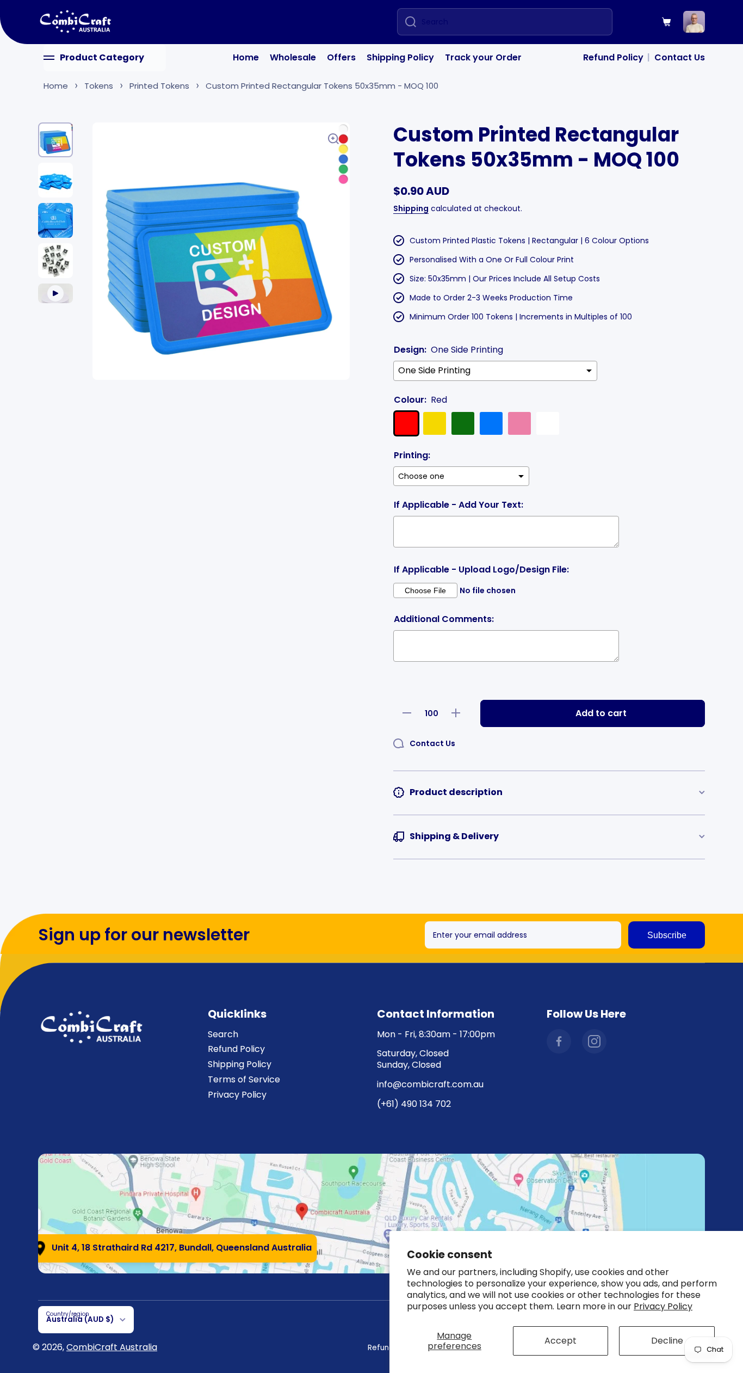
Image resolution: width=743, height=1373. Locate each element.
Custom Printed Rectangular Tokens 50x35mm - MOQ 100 (322, 85)
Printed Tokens (159, 85)
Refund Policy (613, 57)
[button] (666, 21)
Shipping (411, 208)
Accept (560, 1340)
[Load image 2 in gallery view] (55, 180)
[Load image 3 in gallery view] (55, 220)
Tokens (98, 85)
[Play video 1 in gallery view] (55, 293)
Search (223, 1034)
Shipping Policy (400, 57)
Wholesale (293, 57)
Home (246, 57)
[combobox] (504, 21)
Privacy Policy (663, 1306)
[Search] (406, 21)
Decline (667, 1340)
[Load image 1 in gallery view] (55, 139)
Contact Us (679, 57)
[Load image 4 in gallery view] (55, 260)
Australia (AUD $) (80, 1319)
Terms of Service (244, 1079)
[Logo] (76, 22)
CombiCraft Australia (111, 1347)
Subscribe (666, 935)
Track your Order (483, 57)
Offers (341, 57)
